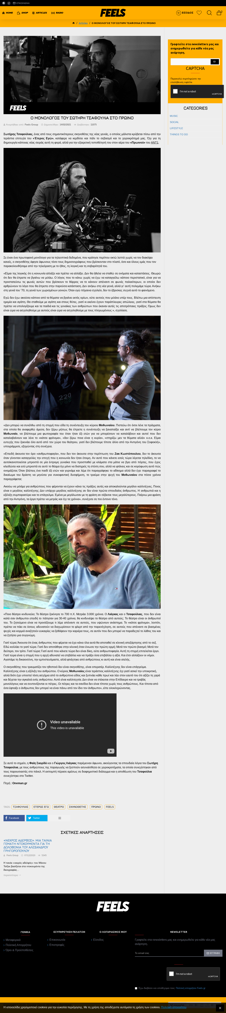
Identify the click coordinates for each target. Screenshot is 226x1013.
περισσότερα (11, 875)
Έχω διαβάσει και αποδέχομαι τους (171, 988)
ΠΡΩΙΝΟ (96, 806)
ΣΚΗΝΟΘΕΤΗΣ (77, 806)
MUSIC (174, 116)
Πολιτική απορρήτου (173, 1007)
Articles (83, 23)
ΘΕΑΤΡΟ (59, 806)
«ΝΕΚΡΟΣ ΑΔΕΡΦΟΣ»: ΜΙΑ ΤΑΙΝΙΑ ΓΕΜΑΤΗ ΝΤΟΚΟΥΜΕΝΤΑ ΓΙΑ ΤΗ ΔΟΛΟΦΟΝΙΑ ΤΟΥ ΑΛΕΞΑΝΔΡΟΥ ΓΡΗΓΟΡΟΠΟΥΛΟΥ (28, 846)
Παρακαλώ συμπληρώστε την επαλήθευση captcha (186, 80)
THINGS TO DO (179, 134)
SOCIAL (174, 122)
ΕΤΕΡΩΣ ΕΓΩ (41, 806)
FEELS (110, 806)
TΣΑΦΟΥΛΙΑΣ (20, 806)
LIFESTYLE (176, 128)
